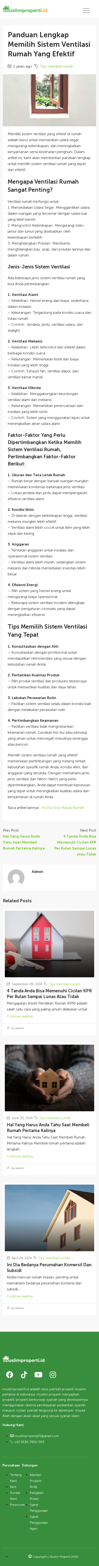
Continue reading (20, 1016)
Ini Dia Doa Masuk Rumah (63, 808)
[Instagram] (53, 1375)
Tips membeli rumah (56, 66)
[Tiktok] (24, 1375)
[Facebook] (9, 1375)
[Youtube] (38, 1375)
